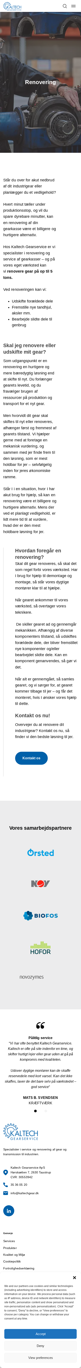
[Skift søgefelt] (64, 6)
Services (9, 1241)
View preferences (40, 1358)
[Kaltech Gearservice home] (12, 6)
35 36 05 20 (19, 1184)
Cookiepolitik (12, 1261)
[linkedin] (8, 1210)
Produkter (10, 1248)
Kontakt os (31, 758)
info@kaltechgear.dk (25, 1193)
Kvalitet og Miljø (14, 1254)
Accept (41, 1334)
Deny (40, 1346)
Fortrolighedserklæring (19, 1268)
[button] (74, 1277)
